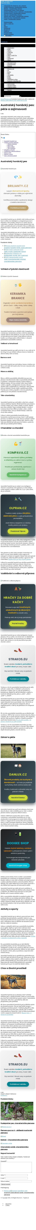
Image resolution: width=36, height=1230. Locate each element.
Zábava (9, 51)
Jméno (3, 1175)
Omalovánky (10, 48)
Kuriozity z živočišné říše (14, 81)
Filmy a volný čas (8, 23)
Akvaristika (10, 75)
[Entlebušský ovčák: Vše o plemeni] (13, 253)
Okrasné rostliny (11, 85)
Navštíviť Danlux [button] (18, 798)
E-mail (3, 1178)
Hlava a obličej (11, 146)
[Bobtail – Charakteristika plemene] (3, 1136)
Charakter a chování (9, 149)
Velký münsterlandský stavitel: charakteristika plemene (15, 260)
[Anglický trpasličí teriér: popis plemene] (14, 246)
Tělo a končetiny (11, 148)
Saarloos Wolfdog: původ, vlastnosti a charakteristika (18, 11)
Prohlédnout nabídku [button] (18, 679)
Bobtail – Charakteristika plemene (13, 8)
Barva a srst (10, 145)
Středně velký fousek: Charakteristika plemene (16, 16)
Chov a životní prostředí (10, 155)
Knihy (9, 49)
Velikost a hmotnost (12, 144)
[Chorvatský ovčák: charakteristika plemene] (6, 1143)
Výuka (6, 61)
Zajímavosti (7, 28)
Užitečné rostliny (11, 87)
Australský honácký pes (10, 141)
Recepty (6, 88)
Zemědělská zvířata (12, 79)
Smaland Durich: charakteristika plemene (15, 13)
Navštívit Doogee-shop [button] (18, 865)
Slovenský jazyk (11, 63)
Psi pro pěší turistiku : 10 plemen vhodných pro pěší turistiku (16, 720)
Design (9, 54)
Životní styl (7, 29)
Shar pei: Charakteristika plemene (13, 14)
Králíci (9, 78)
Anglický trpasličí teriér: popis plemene (18, 248)
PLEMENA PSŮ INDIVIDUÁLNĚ (17, 100)
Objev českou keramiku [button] (18, 320)
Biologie (9, 66)
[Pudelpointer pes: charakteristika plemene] (17, 1119)
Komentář (4, 1161)
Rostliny (6, 82)
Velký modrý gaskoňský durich (15, 252)
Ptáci (8, 73)
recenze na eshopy (9, 34)
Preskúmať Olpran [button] (18, 531)
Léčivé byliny (11, 84)
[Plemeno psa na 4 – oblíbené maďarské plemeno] (6, 1127)
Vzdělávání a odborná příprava (12, 151)
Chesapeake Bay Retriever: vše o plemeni (15, 5)
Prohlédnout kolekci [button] (18, 208)
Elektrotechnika (8, 22)
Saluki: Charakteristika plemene (12, 19)
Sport (8, 57)
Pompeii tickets (8, 32)
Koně (8, 76)
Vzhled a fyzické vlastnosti (11, 142)
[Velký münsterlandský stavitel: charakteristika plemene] (13, 257)
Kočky (9, 72)
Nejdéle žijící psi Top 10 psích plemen (19, 559)
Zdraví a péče (7, 152)
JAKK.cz (6, 31)
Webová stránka (5, 1181)
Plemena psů (10, 69)
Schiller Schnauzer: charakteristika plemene (15, 7)
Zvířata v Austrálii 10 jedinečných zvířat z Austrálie (18, 937)
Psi (5, 25)
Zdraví (6, 26)
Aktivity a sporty (8, 154)
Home (2, 99)
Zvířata (6, 67)
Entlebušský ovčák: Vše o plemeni (16, 255)
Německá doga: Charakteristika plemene (14, 18)
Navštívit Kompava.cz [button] (18, 475)
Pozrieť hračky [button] (18, 623)
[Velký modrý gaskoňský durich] (13, 249)
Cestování (10, 52)
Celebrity (6, 91)
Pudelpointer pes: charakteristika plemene (17, 1123)
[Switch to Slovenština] (7, 35)
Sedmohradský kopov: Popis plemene (14, 10)
